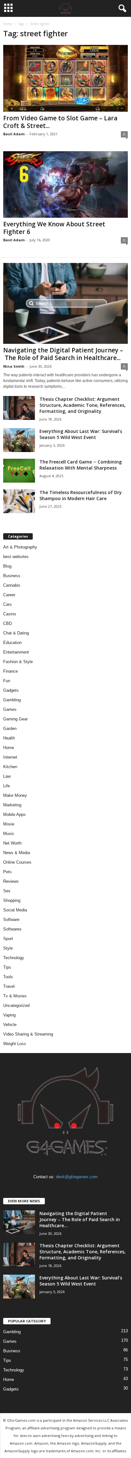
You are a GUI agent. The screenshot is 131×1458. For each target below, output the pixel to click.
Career (9, 594)
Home (7, 24)
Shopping (11, 900)
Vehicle (10, 1024)
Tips (7, 967)
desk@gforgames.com (77, 1176)
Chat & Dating (16, 633)
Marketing (12, 805)
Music (8, 833)
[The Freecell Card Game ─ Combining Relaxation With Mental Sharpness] (19, 471)
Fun (6, 680)
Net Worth (12, 843)
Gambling (12, 699)
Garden (10, 728)
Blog (7, 566)
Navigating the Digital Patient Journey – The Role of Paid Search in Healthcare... (63, 354)
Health (9, 738)
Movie (8, 824)
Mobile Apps (14, 814)
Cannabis (11, 585)
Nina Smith (13, 366)
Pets (7, 871)
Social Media (15, 910)
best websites (16, 556)
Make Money (15, 795)
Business (11, 575)
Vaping (9, 1015)
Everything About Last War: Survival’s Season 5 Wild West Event (80, 434)
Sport (8, 938)
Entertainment (16, 652)
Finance (10, 671)
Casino (9, 614)
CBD (7, 623)
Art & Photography (20, 547)
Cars (7, 604)
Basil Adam (13, 133)
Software (11, 919)
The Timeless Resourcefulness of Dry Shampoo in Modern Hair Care (80, 495)
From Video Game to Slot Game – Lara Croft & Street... (60, 122)
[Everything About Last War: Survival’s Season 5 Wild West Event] (19, 440)
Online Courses (17, 862)
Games (10, 709)
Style (8, 948)
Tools (8, 976)
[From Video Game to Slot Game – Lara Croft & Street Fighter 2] (65, 78)
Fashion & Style (18, 661)
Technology (13, 957)
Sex (6, 890)
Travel (9, 986)
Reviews (11, 881)
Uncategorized (16, 1005)
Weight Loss (14, 1043)
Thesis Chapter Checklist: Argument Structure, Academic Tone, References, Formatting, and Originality (82, 405)
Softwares (12, 929)
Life (6, 785)
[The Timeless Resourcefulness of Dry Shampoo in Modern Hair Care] (19, 501)
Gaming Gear (15, 719)
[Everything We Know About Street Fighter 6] (65, 184)
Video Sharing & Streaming (28, 1034)
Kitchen (10, 766)
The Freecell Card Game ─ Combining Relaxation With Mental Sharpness (80, 465)
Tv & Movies (15, 996)
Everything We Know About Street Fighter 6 (54, 228)
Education (12, 642)
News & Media (16, 852)
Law (6, 776)
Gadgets (11, 690)
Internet (10, 757)
